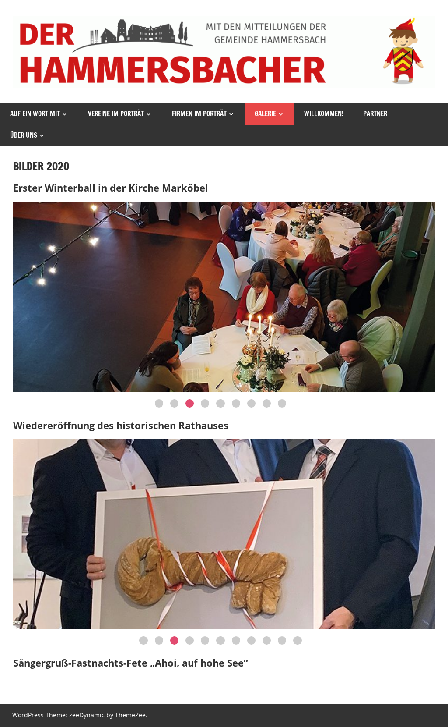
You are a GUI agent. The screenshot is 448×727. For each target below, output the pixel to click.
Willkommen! (323, 113)
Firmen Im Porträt (199, 113)
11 (297, 640)
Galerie (265, 113)
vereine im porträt (116, 113)
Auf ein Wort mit (35, 113)
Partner (375, 113)
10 (282, 640)
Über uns (23, 135)
